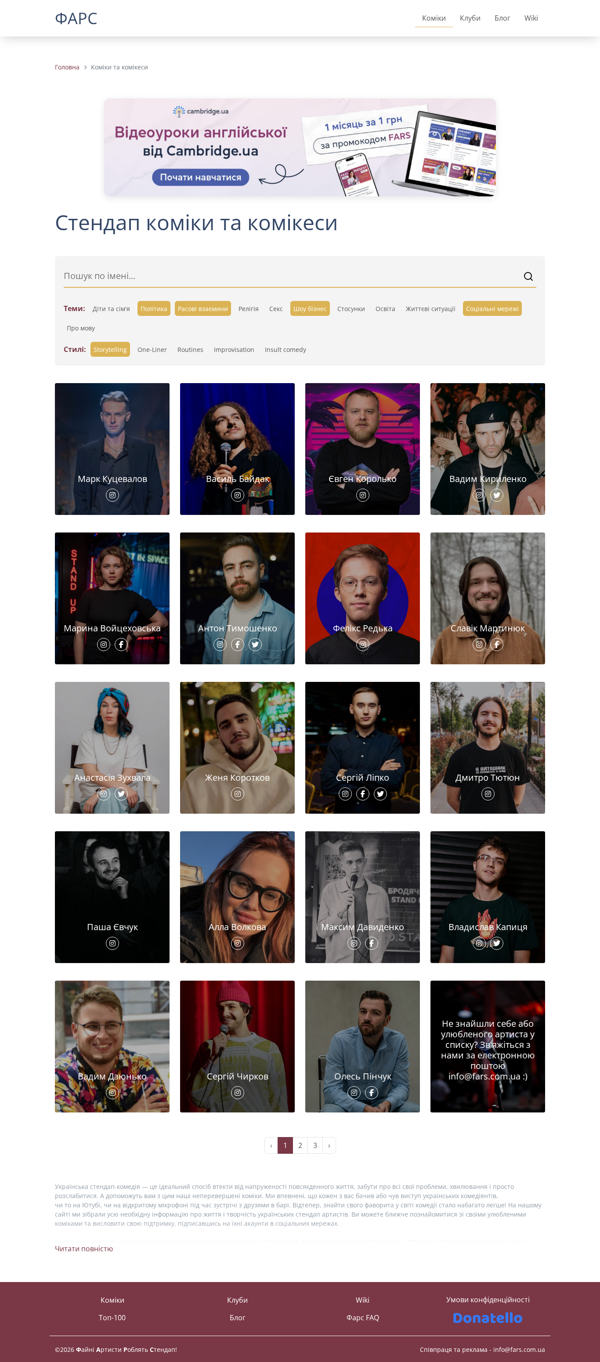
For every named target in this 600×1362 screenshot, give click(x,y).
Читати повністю (84, 1248)
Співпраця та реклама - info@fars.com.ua (482, 1349)
